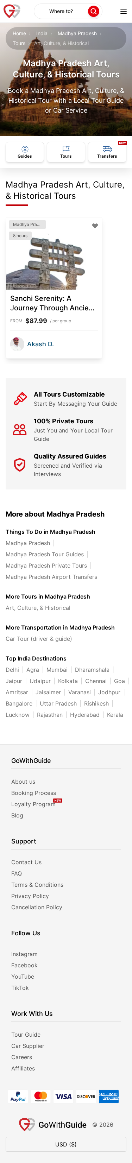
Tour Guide (25, 1034)
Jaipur (14, 680)
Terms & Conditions (37, 884)
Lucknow (18, 714)
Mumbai (57, 669)
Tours (19, 43)
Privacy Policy (30, 895)
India (42, 33)
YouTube (22, 976)
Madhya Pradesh (77, 33)
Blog (17, 815)
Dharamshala (92, 669)
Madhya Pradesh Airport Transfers (51, 576)
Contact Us (26, 862)
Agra (32, 669)
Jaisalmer (48, 692)
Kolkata (68, 680)
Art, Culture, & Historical (38, 607)
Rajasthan (50, 714)
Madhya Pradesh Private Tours (46, 565)
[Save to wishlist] (95, 226)
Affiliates (23, 1068)
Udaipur (40, 680)
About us (23, 781)
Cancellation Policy (36, 907)
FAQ (16, 873)
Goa (119, 680)
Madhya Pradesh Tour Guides (45, 554)
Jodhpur (109, 692)
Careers (21, 1057)
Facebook (24, 965)
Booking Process (33, 792)
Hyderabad (85, 714)
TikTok (20, 987)
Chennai (96, 680)
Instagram (24, 953)
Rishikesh (96, 703)
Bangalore (19, 703)
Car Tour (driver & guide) (39, 638)
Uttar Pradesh (58, 703)
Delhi (12, 669)
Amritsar (17, 692)
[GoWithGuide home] (12, 11)
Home (19, 33)
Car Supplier (27, 1045)
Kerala (115, 714)
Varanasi (79, 692)
